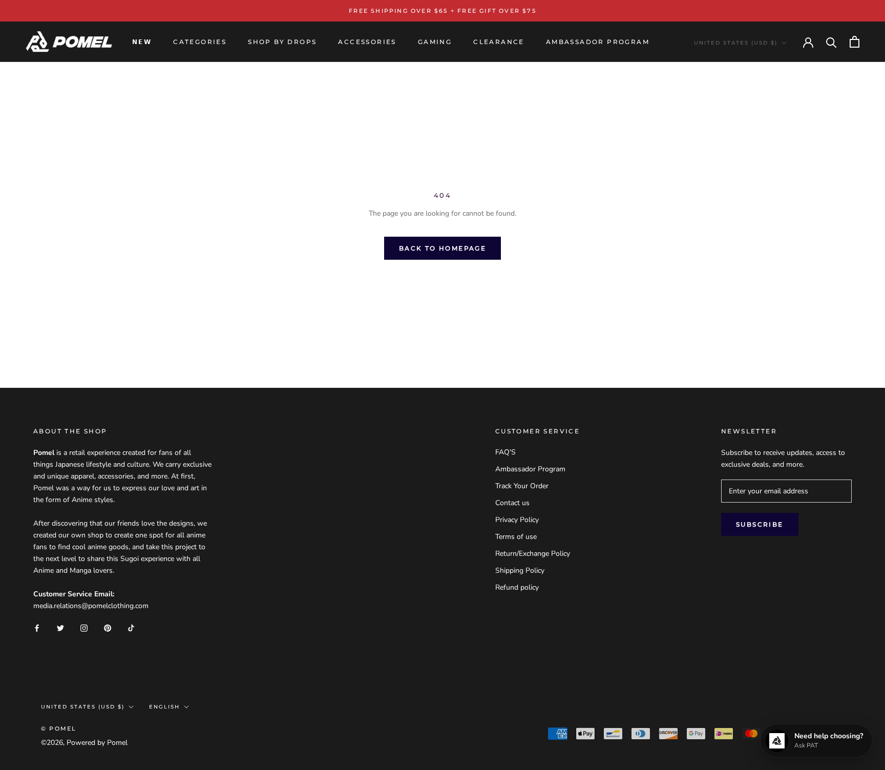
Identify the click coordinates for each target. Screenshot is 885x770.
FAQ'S (505, 452)
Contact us (512, 503)
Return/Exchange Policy (532, 553)
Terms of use (516, 537)
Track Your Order (522, 486)
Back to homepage (442, 248)
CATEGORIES (199, 42)
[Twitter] (60, 628)
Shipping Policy (519, 570)
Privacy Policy (517, 520)
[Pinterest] (107, 628)
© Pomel (58, 728)
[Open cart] (854, 42)
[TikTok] (131, 628)
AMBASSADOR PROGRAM (597, 42)
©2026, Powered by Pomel (84, 742)
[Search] (831, 41)
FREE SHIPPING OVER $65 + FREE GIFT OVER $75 (442, 10)
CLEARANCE (498, 42)
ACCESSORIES (367, 42)
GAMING (435, 42)
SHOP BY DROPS (282, 42)
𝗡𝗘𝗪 (142, 42)
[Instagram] (84, 628)
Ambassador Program (530, 469)
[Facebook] (36, 628)
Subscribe (760, 524)
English (164, 706)
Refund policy (517, 587)
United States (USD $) (735, 42)
